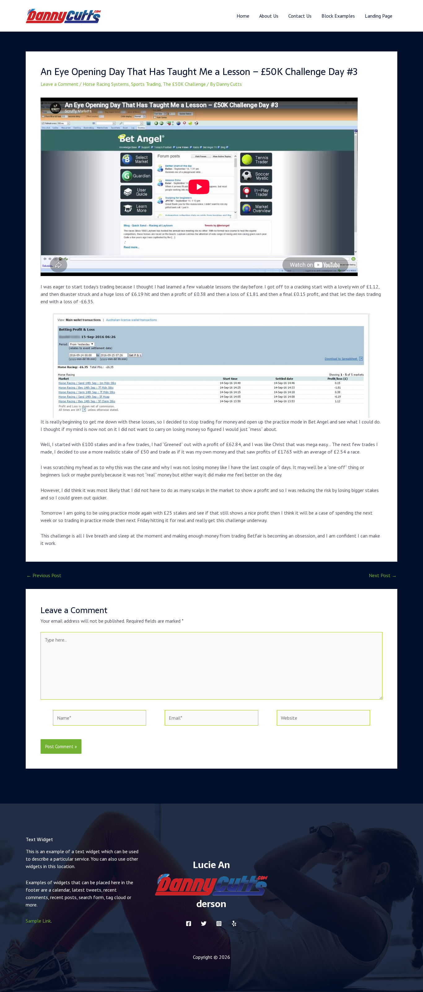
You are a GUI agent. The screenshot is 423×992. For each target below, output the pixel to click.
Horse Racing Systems (106, 84)
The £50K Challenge (184, 84)
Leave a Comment (59, 84)
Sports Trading (146, 84)
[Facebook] (188, 923)
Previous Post (43, 575)
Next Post (383, 575)
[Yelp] (234, 923)
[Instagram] (219, 923)
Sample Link (38, 921)
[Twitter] (204, 923)
